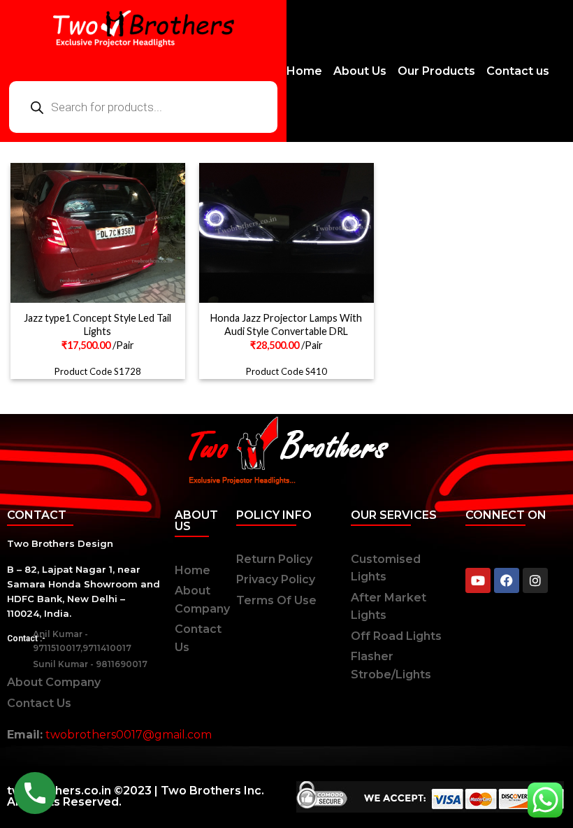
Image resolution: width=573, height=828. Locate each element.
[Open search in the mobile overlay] (143, 107)
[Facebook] (506, 580)
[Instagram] (535, 580)
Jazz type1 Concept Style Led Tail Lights (97, 324)
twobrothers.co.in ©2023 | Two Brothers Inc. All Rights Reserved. (135, 796)
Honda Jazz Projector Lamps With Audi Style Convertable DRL (286, 324)
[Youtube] (478, 580)
